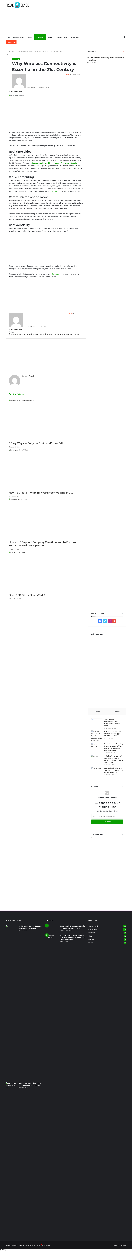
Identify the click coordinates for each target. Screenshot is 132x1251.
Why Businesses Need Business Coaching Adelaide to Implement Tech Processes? (72, 937)
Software (50, 37)
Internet (92, 933)
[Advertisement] (86, 16)
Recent (97, 712)
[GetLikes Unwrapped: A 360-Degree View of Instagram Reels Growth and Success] (97, 759)
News (91, 942)
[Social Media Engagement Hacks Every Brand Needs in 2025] (97, 722)
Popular (117, 712)
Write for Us (75, 37)
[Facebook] (1, 1250)
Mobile (30, 37)
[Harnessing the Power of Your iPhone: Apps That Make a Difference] (97, 735)
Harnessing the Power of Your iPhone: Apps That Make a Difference (113, 734)
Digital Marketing (18, 37)
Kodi (8, 37)
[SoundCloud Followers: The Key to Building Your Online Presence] (97, 771)
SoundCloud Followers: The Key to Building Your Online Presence (113, 770)
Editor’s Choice (62, 37)
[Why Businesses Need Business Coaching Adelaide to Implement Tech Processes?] (52, 938)
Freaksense (46, 1245)
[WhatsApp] (4, 1250)
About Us (116, 1245)
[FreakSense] (17, 5)
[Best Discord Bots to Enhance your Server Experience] (11, 1003)
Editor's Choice (94, 926)
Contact (123, 1245)
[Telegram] (5, 1250)
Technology (40, 37)
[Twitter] (2, 1250)
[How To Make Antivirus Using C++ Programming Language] (11, 1160)
